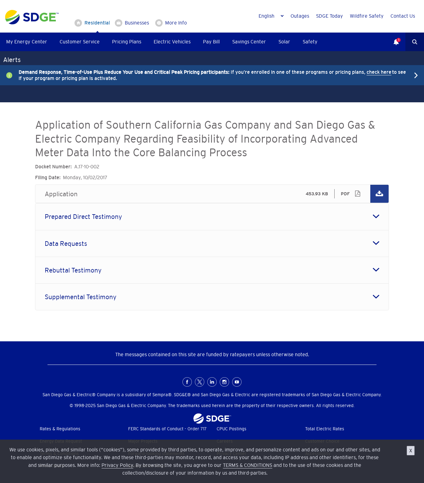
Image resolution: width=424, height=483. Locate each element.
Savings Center (249, 41)
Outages (300, 16)
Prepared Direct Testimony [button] (83, 216)
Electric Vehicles (172, 41)
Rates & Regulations (60, 428)
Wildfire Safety (367, 16)
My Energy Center (26, 41)
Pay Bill (211, 41)
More (207, 75)
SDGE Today (329, 16)
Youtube (236, 382)
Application (212, 194)
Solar (284, 41)
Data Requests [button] (66, 243)
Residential (97, 22)
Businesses (137, 22)
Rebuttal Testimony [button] (73, 270)
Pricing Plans (126, 41)
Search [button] (414, 42)
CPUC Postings (231, 428)
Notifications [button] (393, 37)
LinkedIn (212, 382)
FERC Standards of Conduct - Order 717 (167, 428)
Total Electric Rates (324, 428)
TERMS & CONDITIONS (247, 465)
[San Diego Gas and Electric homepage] (32, 23)
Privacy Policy (117, 465)
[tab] (212, 216)
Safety (310, 41)
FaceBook (187, 382)
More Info (176, 22)
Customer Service (80, 41)
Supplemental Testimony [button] (80, 296)
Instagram (224, 382)
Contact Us (402, 16)
